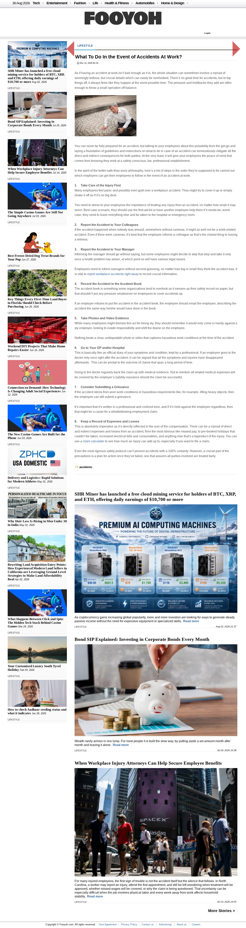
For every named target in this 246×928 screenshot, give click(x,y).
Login (207, 33)
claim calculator (93, 441)
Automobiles (144, 3)
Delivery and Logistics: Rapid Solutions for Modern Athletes (36, 479)
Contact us (148, 924)
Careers (196, 924)
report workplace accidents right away (113, 274)
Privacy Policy (129, 924)
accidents (85, 467)
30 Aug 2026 (21, 3)
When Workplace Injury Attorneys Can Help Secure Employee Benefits (36, 170)
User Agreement (108, 924)
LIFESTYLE (14, 88)
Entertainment (57, 3)
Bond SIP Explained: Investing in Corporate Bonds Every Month (31, 123)
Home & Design (172, 3)
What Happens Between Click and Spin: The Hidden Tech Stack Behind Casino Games (36, 622)
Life (95, 3)
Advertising (165, 924)
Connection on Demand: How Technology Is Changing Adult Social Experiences (37, 389)
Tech (36, 3)
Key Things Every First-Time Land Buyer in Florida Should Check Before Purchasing (37, 302)
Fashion (80, 3)
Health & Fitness (117, 3)
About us (182, 924)
